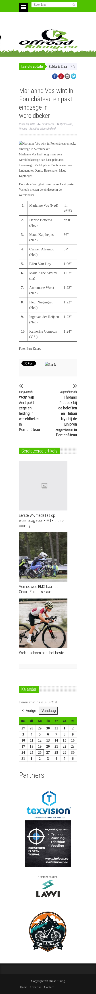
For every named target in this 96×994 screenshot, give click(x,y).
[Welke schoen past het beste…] (44, 623)
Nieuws (23, 128)
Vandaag (49, 711)
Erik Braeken (47, 124)
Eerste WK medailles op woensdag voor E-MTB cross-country (41, 520)
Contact (49, 987)
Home (23, 987)
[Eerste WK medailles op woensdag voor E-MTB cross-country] (44, 485)
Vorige (31, 711)
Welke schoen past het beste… (42, 652)
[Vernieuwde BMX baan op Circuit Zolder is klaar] (44, 557)
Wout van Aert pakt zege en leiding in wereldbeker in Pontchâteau (29, 411)
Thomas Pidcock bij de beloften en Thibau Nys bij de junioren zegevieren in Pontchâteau (66, 413)
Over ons (35, 987)
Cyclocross (66, 124)
